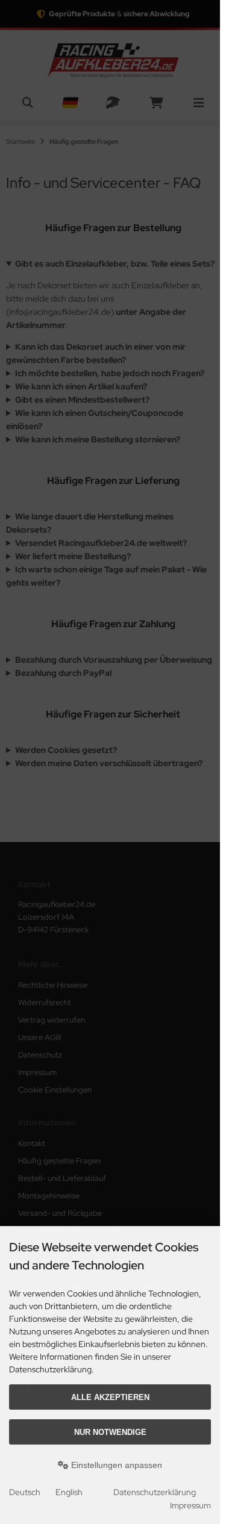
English (69, 1492)
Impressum (190, 1505)
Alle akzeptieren (110, 1397)
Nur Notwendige (110, 1432)
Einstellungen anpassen (115, 1465)
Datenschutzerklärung (154, 1492)
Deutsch (24, 1492)
